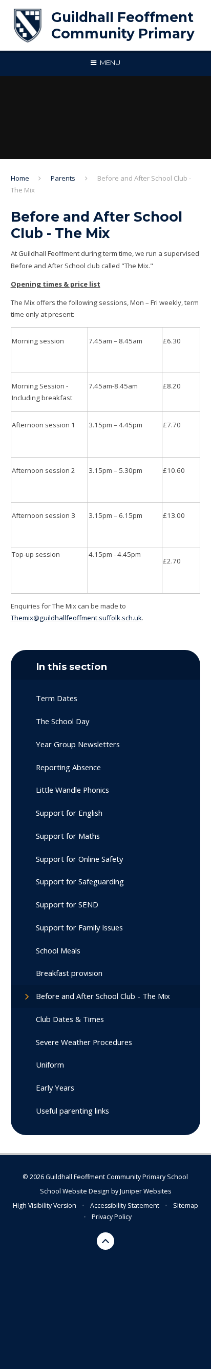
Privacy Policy (112, 1216)
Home (20, 178)
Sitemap (185, 1205)
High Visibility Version (44, 1205)
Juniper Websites (145, 1191)
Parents (63, 178)
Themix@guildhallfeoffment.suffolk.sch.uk (76, 617)
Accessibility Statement (124, 1205)
